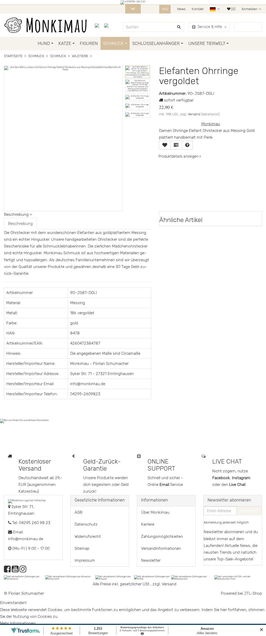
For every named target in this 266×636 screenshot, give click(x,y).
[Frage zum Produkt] (187, 145)
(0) (232, 9)
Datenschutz (86, 524)
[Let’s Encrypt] (99, 25)
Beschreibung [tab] (20, 223)
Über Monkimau (155, 512)
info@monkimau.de (25, 539)
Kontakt (198, 9)
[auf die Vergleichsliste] (176, 145)
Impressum (85, 560)
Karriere (147, 524)
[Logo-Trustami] (109, 25)
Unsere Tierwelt (206, 43)
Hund (44, 43)
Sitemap (82, 548)
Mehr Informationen (18, 623)
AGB (78, 512)
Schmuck (113, 43)
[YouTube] (15, 570)
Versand (194, 114)
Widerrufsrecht (88, 536)
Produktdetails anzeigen (179, 156)
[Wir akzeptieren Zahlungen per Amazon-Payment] (70, 577)
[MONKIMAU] (45, 25)
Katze (64, 43)
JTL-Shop (253, 593)
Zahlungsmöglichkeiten (162, 536)
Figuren (89, 43)
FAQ (165, 9)
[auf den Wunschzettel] (165, 145)
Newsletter (151, 560)
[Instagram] (22, 570)
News (181, 9)
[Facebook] (7, 570)
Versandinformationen (161, 548)
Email (164, 484)
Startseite (13, 56)
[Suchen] (179, 27)
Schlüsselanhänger (156, 43)
